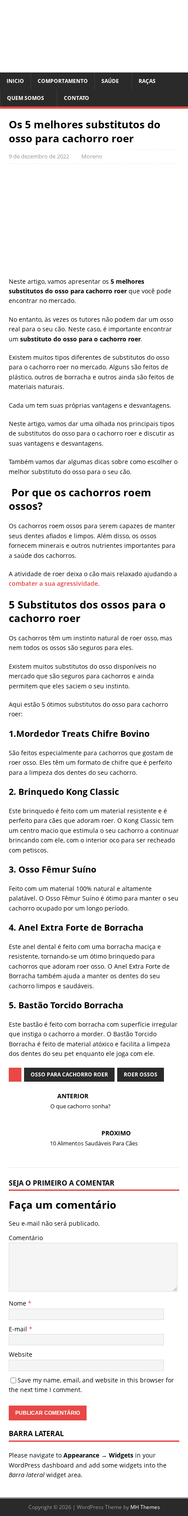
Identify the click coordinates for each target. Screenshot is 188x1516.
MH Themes (145, 1507)
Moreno (91, 156)
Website (20, 1354)
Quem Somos (25, 98)
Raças (147, 81)
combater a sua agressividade (53, 583)
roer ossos (140, 1074)
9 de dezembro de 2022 (39, 156)
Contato (76, 98)
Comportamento (63, 81)
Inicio (15, 81)
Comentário (26, 1238)
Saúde (110, 81)
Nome (18, 1303)
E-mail (19, 1329)
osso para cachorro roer (69, 1074)
